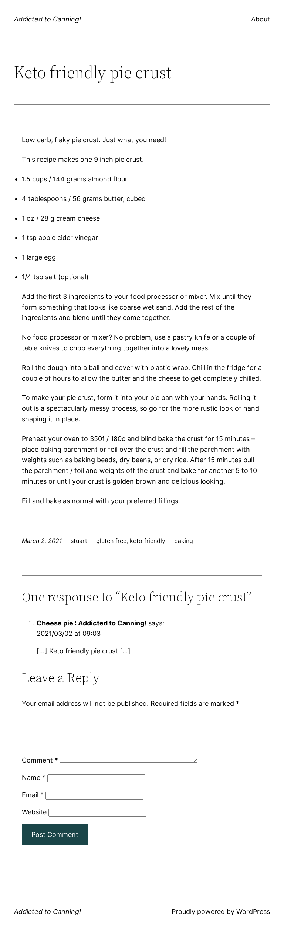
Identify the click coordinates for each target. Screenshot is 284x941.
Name (33, 777)
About (260, 19)
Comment (40, 760)
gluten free (111, 540)
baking (183, 540)
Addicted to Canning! (47, 19)
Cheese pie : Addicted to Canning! (91, 623)
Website (34, 812)
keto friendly (147, 540)
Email (33, 795)
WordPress (253, 911)
